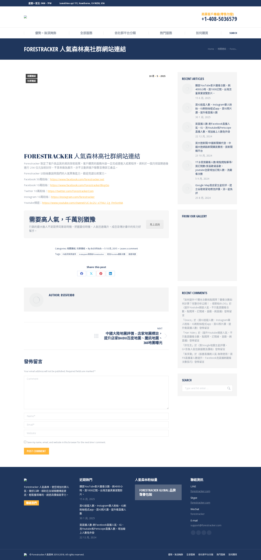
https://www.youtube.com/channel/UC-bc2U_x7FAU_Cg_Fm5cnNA (82, 202)
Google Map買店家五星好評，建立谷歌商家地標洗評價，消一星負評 (214, 189)
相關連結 (31, 76)
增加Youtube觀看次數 (116, 254)
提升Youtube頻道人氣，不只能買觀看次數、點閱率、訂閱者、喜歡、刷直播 (207, 336)
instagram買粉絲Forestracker (91, 254)
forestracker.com (200, 491)
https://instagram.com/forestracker (73, 197)
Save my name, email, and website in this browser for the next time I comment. (66, 442)
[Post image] (187, 88)
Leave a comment (129, 248)
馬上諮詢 (155, 224)
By (95, 248)
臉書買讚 (132, 254)
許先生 (188, 345)
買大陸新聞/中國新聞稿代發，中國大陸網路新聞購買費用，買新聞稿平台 (214, 146)
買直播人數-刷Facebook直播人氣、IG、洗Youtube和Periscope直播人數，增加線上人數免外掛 (213, 127)
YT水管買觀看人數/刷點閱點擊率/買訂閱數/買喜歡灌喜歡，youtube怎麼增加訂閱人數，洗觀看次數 (213, 167)
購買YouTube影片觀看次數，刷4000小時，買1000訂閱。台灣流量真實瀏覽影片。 (213, 89)
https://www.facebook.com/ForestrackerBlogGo (79, 185)
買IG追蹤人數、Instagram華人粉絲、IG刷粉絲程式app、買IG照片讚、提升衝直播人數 (213, 108)
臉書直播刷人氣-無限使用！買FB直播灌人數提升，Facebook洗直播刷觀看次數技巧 (207, 357)
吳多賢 (188, 354)
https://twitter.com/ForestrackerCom (71, 191)
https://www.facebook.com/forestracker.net (77, 179)
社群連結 (31, 81)
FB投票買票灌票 (69, 254)
